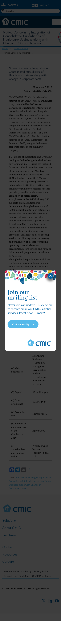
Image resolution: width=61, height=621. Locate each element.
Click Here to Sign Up (23, 324)
